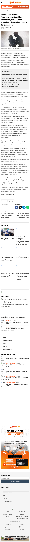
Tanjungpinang (7, 340)
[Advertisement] (15, 405)
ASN (2, 198)
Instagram (8, 527)
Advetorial (9, 363)
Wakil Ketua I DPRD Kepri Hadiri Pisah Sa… (16, 372)
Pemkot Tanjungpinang (7, 201)
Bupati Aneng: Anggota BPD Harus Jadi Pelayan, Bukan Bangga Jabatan (7, 238)
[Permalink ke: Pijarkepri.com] (2, 28)
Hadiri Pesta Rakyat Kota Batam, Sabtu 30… (17, 359)
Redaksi (8, 516)
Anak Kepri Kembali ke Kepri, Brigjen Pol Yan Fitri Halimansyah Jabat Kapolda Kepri (22, 215)
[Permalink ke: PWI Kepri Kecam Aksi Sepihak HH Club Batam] (22, 251)
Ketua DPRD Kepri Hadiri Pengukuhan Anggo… (17, 384)
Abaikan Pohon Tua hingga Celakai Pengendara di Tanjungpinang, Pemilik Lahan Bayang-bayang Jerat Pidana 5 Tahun (22, 240)
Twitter (22, 524)
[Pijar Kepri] (15, 2)
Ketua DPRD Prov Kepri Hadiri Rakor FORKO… (16, 365)
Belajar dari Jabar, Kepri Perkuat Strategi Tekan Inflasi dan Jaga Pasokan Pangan (7, 276)
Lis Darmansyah (7, 349)
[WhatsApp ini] (27, 207)
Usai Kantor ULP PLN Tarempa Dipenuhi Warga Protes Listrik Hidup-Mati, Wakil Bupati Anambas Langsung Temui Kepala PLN (15, 80)
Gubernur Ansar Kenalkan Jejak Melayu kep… (13, 317)
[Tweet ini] (20, 207)
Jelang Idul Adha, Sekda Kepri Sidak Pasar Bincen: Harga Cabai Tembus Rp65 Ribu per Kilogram (22, 276)
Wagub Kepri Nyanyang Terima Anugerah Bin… (15, 329)
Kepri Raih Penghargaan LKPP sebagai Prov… (17, 322)
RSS (23, 529)
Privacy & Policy (7, 514)
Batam (4, 343)
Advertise (22, 512)
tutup (2, 536)
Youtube (23, 527)
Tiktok (8, 529)
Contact (22, 514)
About (7, 512)
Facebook (8, 524)
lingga (5, 346)
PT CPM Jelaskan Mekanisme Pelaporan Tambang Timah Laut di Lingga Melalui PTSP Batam (7, 259)
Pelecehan (13, 198)
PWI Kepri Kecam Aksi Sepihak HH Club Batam (22, 256)
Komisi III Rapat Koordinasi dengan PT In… (17, 378)
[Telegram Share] (24, 207)
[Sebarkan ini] (16, 207)
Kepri (7, 198)
